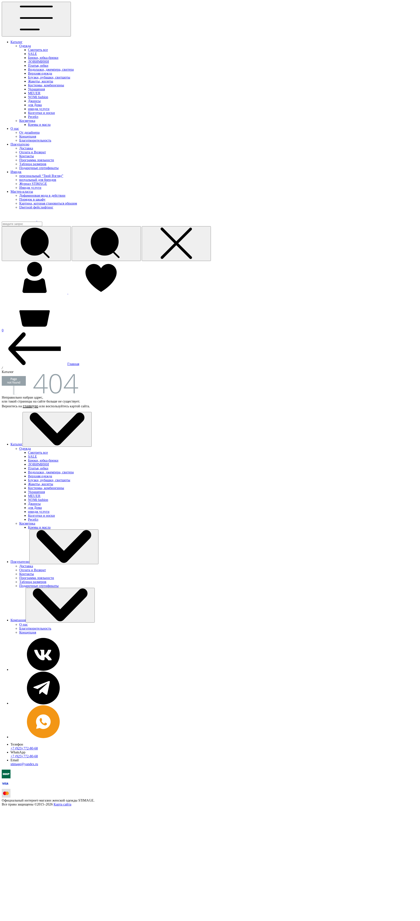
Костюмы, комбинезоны (46, 85)
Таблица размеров (32, 164)
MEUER (34, 93)
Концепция (27, 136)
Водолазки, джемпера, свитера (51, 69)
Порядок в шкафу (32, 199)
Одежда (25, 46)
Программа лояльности (36, 160)
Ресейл (33, 117)
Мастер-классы (21, 191)
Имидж (15, 172)
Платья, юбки (38, 65)
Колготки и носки (41, 113)
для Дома (35, 105)
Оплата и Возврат (32, 152)
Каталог (16, 42)
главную (30, 405)
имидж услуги (38, 109)
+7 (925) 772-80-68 (24, 748)
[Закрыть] (176, 243)
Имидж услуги (30, 187)
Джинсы (34, 101)
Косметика (27, 121)
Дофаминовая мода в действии (42, 195)
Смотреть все (38, 50)
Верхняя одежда (40, 73)
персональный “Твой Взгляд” (41, 176)
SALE (32, 54)
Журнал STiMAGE (33, 184)
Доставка (26, 148)
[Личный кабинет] (35, 292)
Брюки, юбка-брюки (43, 58)
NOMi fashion (38, 97)
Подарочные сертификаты (39, 168)
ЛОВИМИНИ (38, 61)
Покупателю (19, 144)
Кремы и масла (39, 124)
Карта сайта (62, 804)
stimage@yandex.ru (24, 764)
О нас (14, 128)
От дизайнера (29, 132)
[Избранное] (101, 292)
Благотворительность (35, 140)
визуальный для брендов (37, 180)
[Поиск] (106, 243)
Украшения (36, 89)
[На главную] (22, 219)
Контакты (26, 156)
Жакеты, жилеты (40, 81)
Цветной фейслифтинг (36, 207)
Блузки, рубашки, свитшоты (49, 77)
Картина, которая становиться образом (48, 203)
